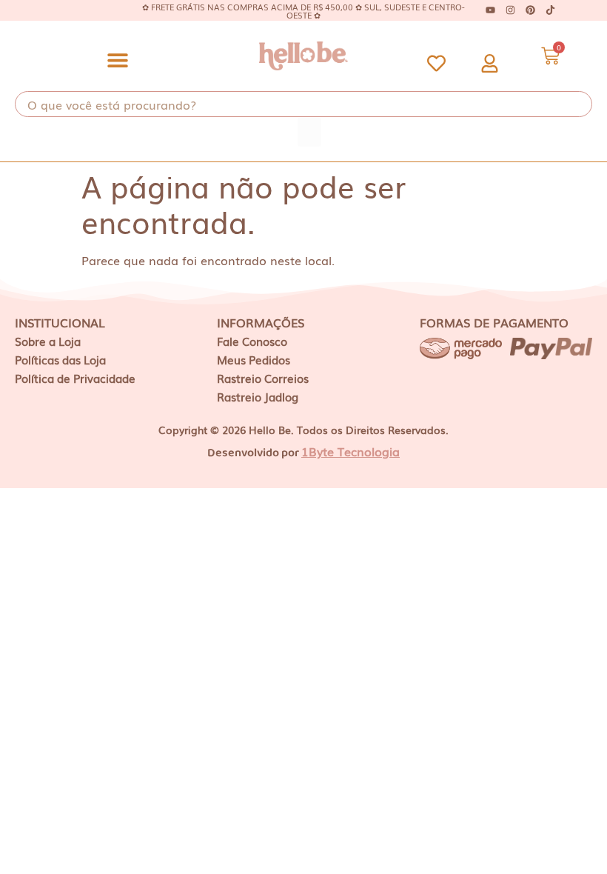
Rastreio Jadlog (257, 396)
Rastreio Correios (263, 378)
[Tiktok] (550, 10)
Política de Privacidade (75, 378)
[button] (117, 59)
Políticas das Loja (60, 359)
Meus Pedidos (253, 359)
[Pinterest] (530, 10)
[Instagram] (510, 10)
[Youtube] (490, 10)
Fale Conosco (252, 341)
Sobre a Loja (48, 341)
